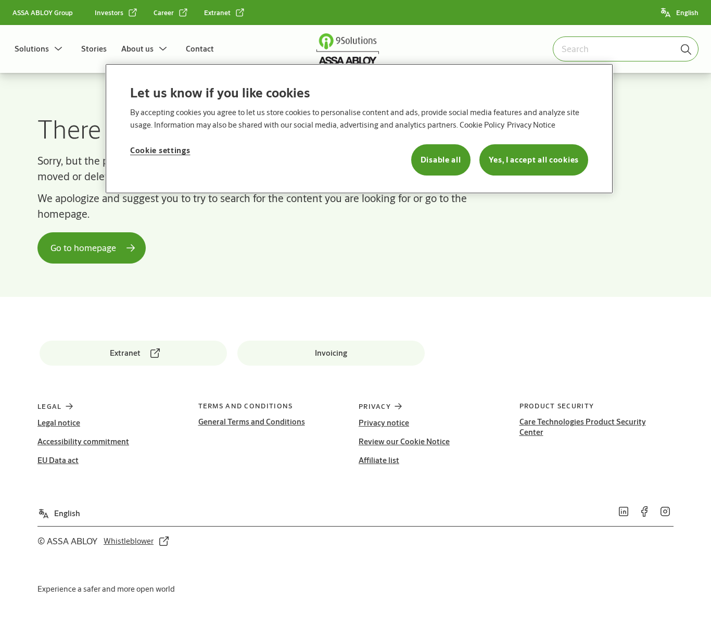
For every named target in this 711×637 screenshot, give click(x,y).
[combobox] (626, 48)
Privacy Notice (531, 125)
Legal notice (58, 423)
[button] (58, 49)
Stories (94, 49)
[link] (116, 12)
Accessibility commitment (83, 441)
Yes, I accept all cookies (534, 160)
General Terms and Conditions (251, 422)
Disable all (441, 160)
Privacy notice (384, 423)
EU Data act (58, 460)
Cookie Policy (482, 125)
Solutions (32, 49)
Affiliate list (379, 460)
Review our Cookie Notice (404, 441)
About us (137, 49)
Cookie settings (160, 150)
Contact (200, 49)
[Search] (687, 49)
